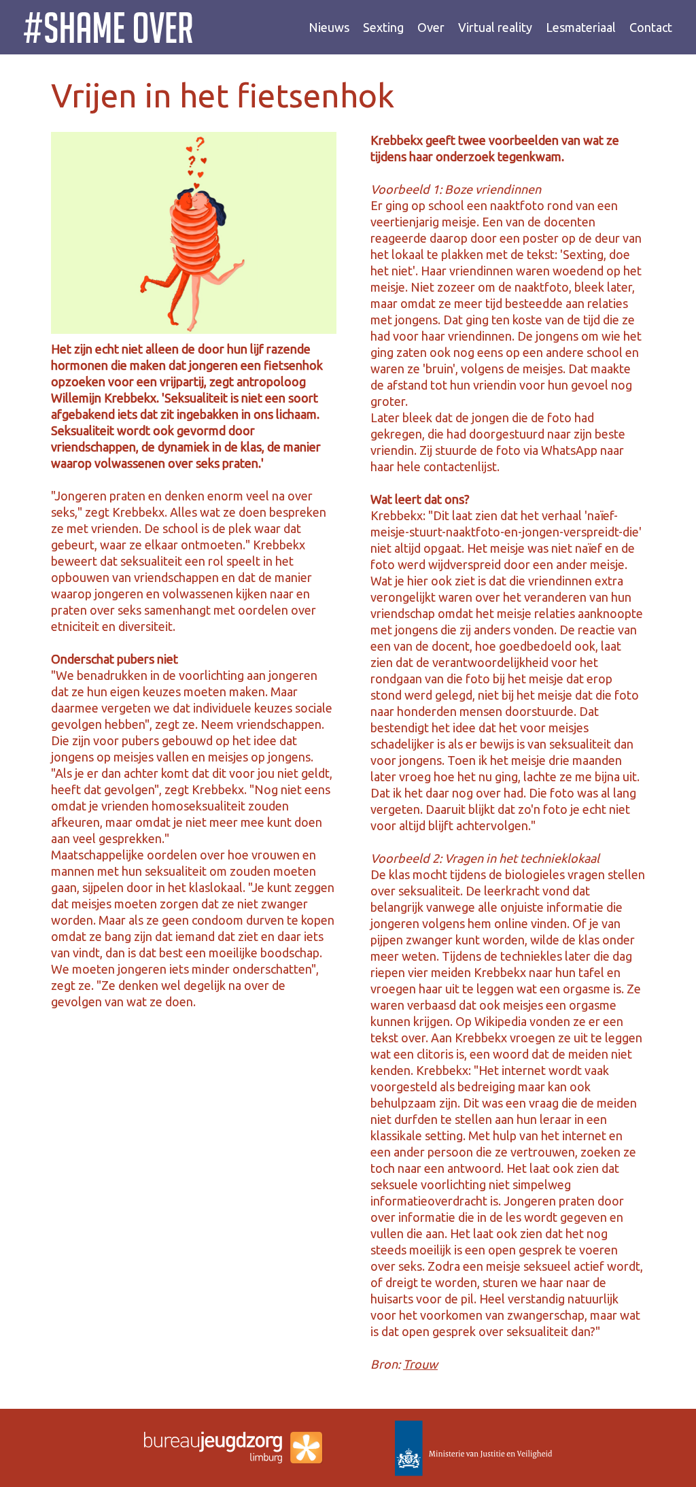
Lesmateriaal (581, 27)
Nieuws (329, 27)
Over (431, 27)
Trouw (420, 1364)
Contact (650, 27)
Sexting (383, 27)
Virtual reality (495, 27)
